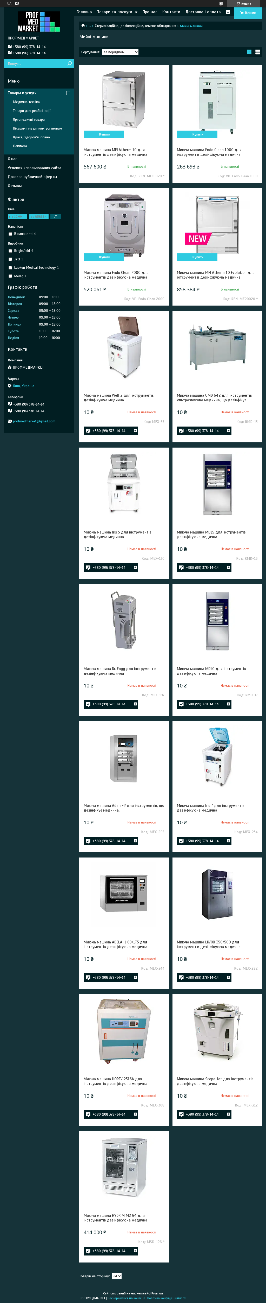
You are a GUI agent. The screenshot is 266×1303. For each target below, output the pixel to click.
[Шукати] (69, 63)
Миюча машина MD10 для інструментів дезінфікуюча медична (211, 671)
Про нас (150, 12)
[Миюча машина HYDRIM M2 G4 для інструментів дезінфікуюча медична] (124, 1167)
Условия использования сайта (34, 168)
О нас (12, 159)
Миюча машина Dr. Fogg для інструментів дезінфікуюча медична (120, 671)
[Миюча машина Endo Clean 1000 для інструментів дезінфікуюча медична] (217, 102)
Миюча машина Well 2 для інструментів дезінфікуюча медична (119, 397)
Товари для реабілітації (32, 111)
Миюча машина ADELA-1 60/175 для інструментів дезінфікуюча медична (115, 944)
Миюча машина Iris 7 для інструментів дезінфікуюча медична (210, 808)
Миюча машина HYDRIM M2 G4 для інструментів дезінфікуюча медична (115, 1218)
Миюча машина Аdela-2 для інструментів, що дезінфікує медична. (124, 808)
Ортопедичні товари (29, 119)
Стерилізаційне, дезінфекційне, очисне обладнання (135, 26)
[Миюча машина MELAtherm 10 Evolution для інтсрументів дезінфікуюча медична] (217, 224)
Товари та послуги (114, 12)
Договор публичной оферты (32, 176)
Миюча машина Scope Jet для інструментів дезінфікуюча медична (215, 1081)
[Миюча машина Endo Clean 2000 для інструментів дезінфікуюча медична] (124, 224)
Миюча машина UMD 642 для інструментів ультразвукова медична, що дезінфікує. (214, 397)
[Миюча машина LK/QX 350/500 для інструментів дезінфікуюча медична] (217, 894)
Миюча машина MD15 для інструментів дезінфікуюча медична (211, 534)
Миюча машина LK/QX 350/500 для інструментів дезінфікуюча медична (209, 944)
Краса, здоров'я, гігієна (31, 137)
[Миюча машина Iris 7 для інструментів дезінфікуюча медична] (217, 757)
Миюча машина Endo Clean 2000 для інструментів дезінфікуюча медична (116, 275)
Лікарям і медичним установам (37, 128)
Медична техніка (26, 102)
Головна (84, 12)
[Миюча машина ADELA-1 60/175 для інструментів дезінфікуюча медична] (124, 894)
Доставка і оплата (203, 12)
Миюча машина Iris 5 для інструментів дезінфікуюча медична (117, 534)
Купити (104, 134)
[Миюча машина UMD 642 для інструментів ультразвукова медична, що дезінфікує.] (217, 347)
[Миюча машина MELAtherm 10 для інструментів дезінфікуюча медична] (124, 102)
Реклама (20, 146)
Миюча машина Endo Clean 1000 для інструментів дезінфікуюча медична (209, 152)
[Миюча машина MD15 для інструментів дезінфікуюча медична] (217, 484)
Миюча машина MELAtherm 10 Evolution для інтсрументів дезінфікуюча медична (216, 275)
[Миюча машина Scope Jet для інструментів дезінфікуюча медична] (217, 1031)
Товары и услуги (22, 93)
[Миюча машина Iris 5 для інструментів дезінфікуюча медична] (124, 484)
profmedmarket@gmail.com (34, 421)
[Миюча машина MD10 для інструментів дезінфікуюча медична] (217, 621)
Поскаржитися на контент (126, 1298)
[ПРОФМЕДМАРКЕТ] (39, 21)
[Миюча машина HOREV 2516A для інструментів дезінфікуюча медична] (124, 1031)
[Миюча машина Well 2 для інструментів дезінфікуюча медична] (124, 347)
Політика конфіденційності (166, 1298)
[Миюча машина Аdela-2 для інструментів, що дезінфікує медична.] (124, 757)
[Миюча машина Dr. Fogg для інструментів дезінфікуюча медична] (124, 621)
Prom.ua (157, 1293)
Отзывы (15, 186)
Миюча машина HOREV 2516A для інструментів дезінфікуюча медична (115, 1081)
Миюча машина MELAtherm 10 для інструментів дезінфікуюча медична (115, 152)
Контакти (171, 12)
